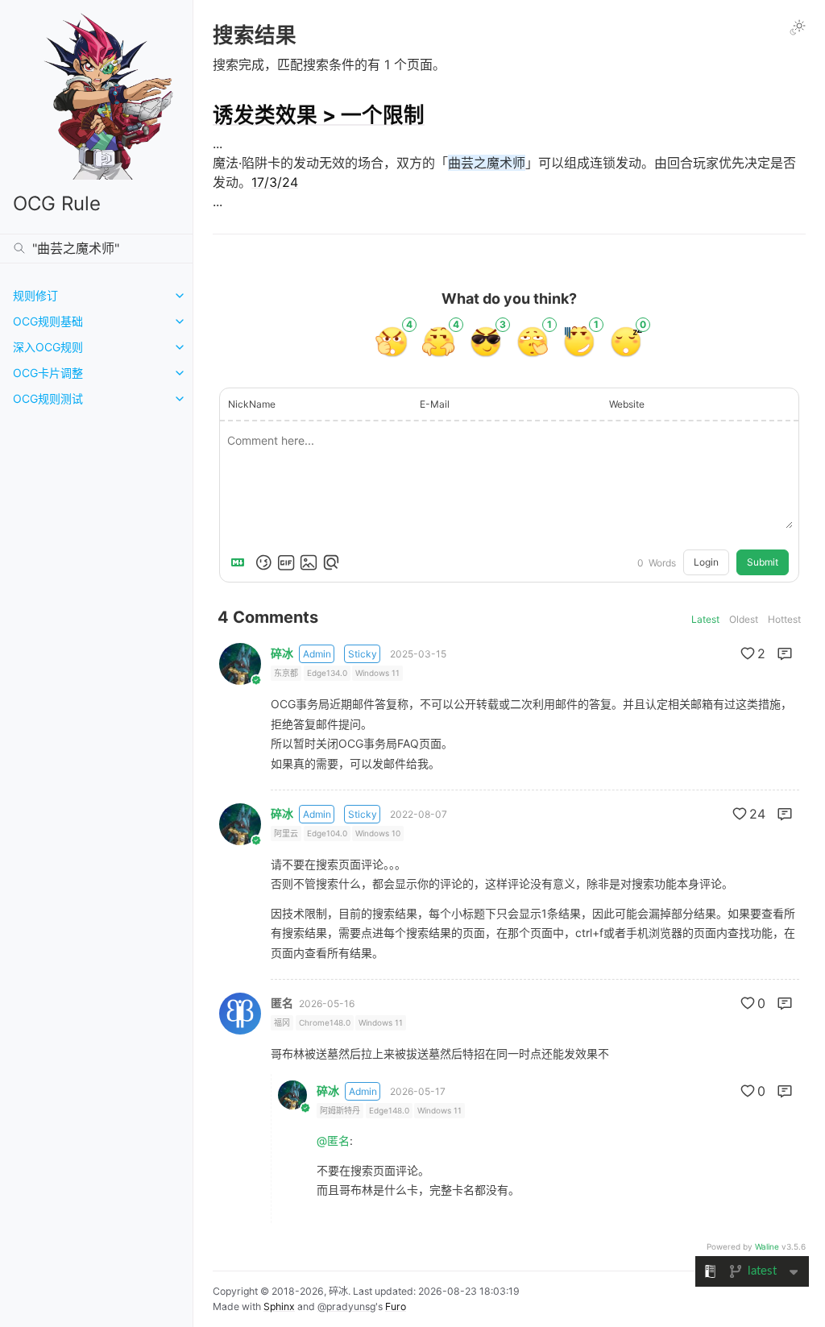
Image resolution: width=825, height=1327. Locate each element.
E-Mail (435, 404)
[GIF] (286, 562)
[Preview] (331, 562)
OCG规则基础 (48, 321)
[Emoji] (263, 562)
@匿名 (333, 1140)
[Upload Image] (308, 562)
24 (757, 814)
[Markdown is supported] (241, 562)
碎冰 (282, 653)
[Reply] (784, 653)
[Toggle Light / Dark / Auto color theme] (798, 27)
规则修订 (35, 295)
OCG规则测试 (48, 398)
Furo (395, 1306)
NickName (252, 404)
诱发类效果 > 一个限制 (319, 114)
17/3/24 (274, 182)
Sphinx (279, 1306)
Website (627, 404)
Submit (762, 562)
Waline (767, 1246)
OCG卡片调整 (48, 372)
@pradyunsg (346, 1306)
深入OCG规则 (48, 347)
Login (706, 562)
